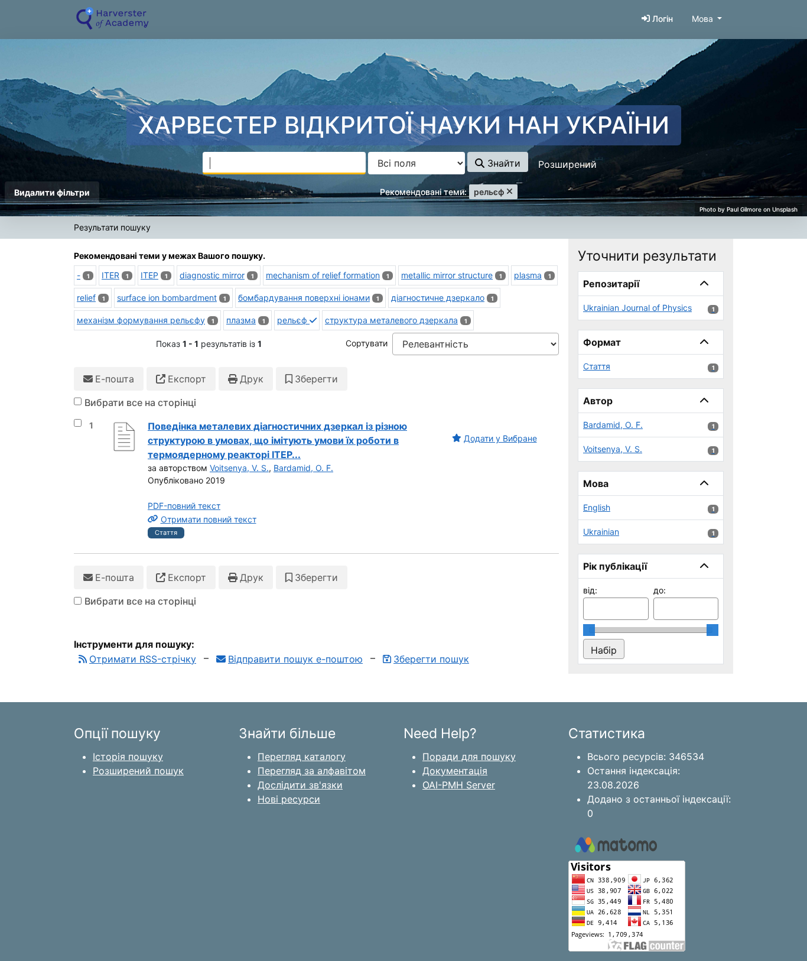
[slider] (589, 630)
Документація (454, 771)
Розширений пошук (138, 771)
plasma (528, 275)
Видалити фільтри (52, 192)
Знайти (502, 163)
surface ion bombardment (167, 298)
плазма (241, 320)
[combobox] (284, 163)
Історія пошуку (128, 756)
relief (86, 298)
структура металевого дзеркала (391, 320)
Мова (702, 19)
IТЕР (149, 275)
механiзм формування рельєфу (141, 320)
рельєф (293, 320)
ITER (110, 275)
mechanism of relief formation (323, 275)
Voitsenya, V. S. (239, 468)
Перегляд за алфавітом (312, 771)
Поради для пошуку (469, 756)
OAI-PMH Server (458, 785)
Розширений (567, 164)
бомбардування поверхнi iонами (304, 298)
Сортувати (367, 343)
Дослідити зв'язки (300, 785)
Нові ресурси (289, 799)
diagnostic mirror (212, 275)
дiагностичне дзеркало (437, 298)
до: (659, 590)
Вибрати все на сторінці (140, 402)
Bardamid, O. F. (303, 468)
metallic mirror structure (447, 275)
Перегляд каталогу (302, 756)
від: (590, 590)
